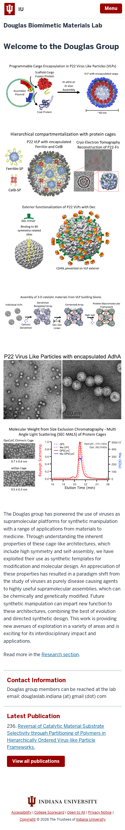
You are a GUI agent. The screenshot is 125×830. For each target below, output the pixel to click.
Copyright (28, 819)
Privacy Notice (100, 812)
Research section (60, 654)
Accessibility (21, 812)
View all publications (36, 761)
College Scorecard (49, 812)
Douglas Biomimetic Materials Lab (52, 25)
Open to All (76, 812)
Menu (111, 8)
